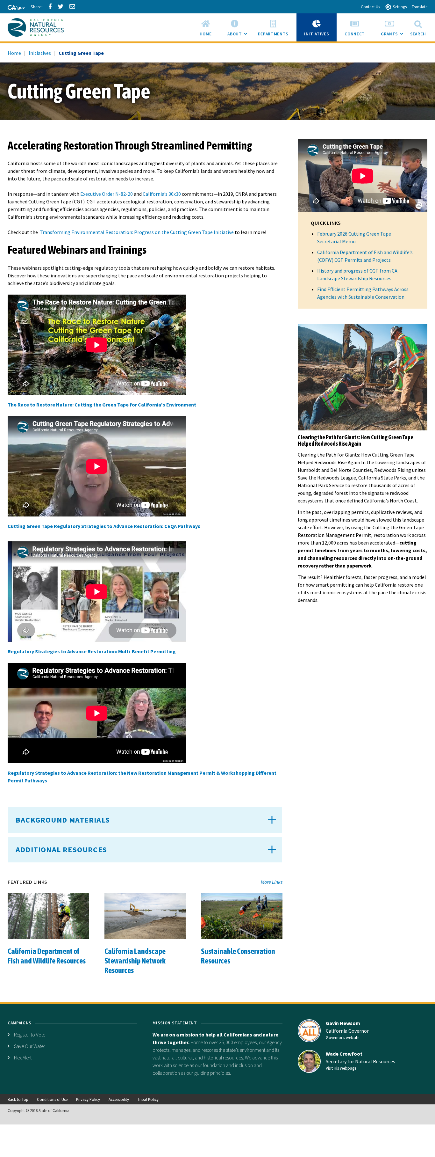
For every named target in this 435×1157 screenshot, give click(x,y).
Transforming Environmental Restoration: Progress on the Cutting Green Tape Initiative (137, 232)
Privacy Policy (88, 1099)
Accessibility (119, 1099)
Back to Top (18, 1099)
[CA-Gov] (13, 8)
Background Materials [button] (63, 820)
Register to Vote (29, 1034)
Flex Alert (23, 1057)
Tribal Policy (148, 1099)
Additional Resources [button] (61, 849)
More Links (271, 882)
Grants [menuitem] (393, 36)
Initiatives (40, 53)
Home (14, 53)
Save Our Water (29, 1046)
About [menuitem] (238, 36)
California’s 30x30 (162, 194)
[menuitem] (206, 27)
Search (418, 34)
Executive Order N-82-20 (107, 194)
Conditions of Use (52, 1099)
